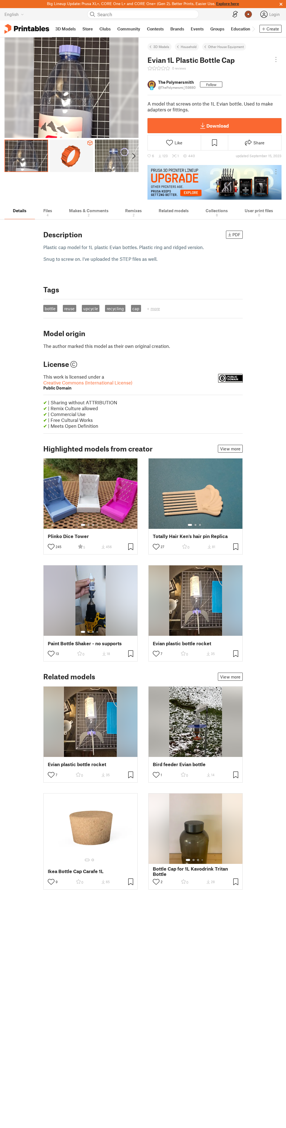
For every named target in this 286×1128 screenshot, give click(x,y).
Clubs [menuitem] (105, 28)
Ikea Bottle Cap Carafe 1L (76, 871)
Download (217, 125)
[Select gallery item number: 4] (97, 525)
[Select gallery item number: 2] (88, 525)
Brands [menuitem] (177, 28)
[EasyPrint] (235, 14)
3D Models (161, 47)
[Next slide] (133, 156)
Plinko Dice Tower (68, 536)
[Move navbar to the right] (253, 28)
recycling (115, 308)
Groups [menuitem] (217, 28)
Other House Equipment (226, 47)
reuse (69, 308)
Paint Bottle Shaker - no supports (85, 643)
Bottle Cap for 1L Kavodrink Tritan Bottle (190, 871)
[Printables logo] (26, 29)
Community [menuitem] (128, 28)
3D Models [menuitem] (65, 28)
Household (189, 47)
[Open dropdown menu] (276, 59)
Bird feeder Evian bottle (179, 764)
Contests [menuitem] (155, 28)
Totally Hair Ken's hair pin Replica (190, 536)
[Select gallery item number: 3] (93, 525)
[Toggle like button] (51, 546)
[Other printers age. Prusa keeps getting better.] (214, 182)
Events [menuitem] (197, 28)
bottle (50, 308)
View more (230, 448)
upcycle (90, 308)
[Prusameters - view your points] (248, 14)
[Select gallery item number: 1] (83, 525)
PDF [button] (236, 234)
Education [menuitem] (240, 28)
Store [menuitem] (87, 28)
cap (135, 308)
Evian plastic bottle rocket (182, 643)
